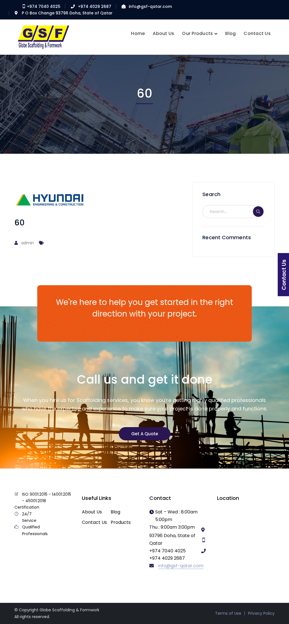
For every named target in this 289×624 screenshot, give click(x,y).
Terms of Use (228, 613)
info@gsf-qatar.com (150, 6)
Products (121, 522)
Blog (115, 512)
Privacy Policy (261, 613)
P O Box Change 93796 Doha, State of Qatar (67, 13)
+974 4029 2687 (94, 6)
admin (27, 243)
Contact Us (94, 522)
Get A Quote (144, 434)
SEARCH (258, 211)
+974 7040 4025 (43, 6)
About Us (92, 512)
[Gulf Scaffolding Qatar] (42, 37)
